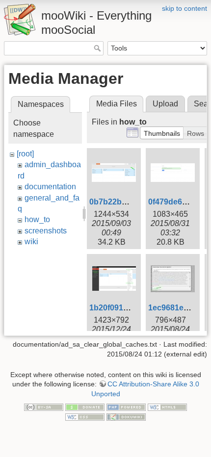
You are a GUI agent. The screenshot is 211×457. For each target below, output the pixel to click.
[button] (162, 133)
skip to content (184, 8)
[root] (25, 154)
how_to (37, 219)
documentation (50, 186)
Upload (165, 104)
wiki (31, 241)
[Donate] (85, 406)
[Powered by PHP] (126, 406)
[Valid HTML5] (167, 406)
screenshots (46, 231)
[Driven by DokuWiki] (126, 416)
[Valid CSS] (85, 416)
